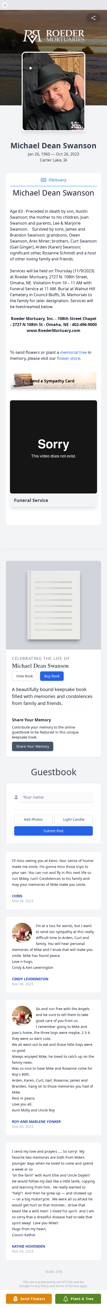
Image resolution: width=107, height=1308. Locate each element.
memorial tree (73, 352)
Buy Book (51, 676)
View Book (24, 676)
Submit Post (53, 830)
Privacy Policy (39, 1286)
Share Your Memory (32, 746)
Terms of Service (67, 1286)
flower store (68, 358)
